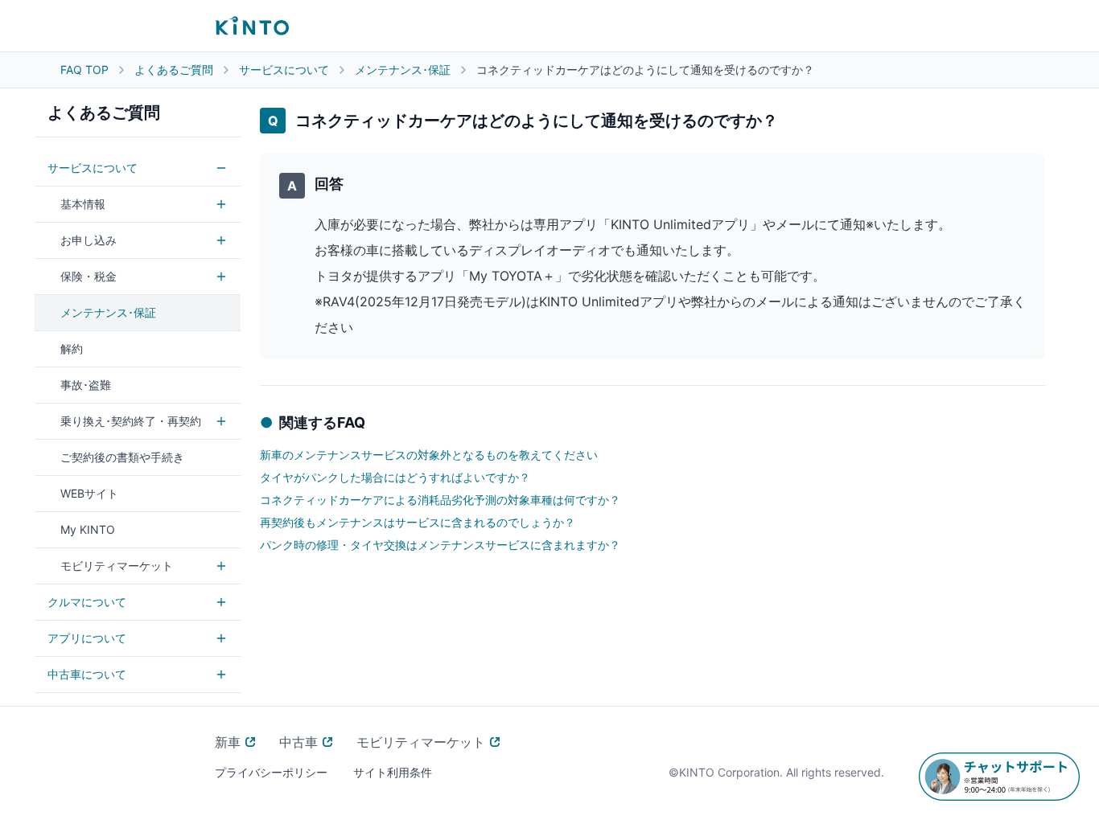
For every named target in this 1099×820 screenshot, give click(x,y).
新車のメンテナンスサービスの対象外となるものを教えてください (429, 454)
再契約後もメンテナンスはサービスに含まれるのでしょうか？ (417, 522)
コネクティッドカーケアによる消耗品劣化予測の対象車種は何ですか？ (440, 499)
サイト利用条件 (392, 772)
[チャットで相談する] (999, 776)
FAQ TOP (84, 69)
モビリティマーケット (420, 742)
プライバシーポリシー (271, 772)
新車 (228, 742)
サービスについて (284, 69)
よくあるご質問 (173, 69)
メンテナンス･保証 (403, 69)
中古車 (298, 742)
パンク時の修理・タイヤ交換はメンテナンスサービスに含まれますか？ (440, 544)
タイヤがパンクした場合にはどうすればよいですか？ (395, 477)
